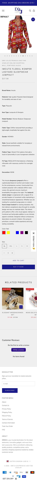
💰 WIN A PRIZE (34, 243)
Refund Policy (6, 416)
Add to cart (18, 261)
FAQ (3, 430)
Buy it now (18, 267)
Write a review (18, 350)
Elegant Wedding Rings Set (12, 313)
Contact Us (5, 405)
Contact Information (8, 423)
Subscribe (10, 390)
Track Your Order (7, 426)
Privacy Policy (6, 409)
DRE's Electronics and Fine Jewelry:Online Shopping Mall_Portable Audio (14, 63)
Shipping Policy (7, 412)
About (4, 402)
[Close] (16, 479)
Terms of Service (7, 419)
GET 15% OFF (8, 479)
